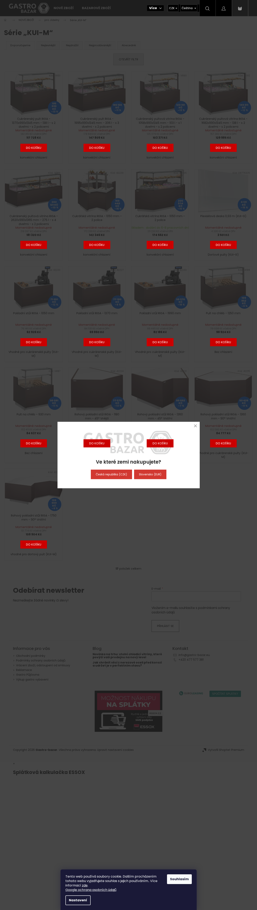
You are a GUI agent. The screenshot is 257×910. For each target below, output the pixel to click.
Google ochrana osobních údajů (90, 889)
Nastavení (78, 900)
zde (85, 885)
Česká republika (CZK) (111, 474)
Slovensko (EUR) (150, 474)
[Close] (195, 426)
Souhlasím (179, 879)
